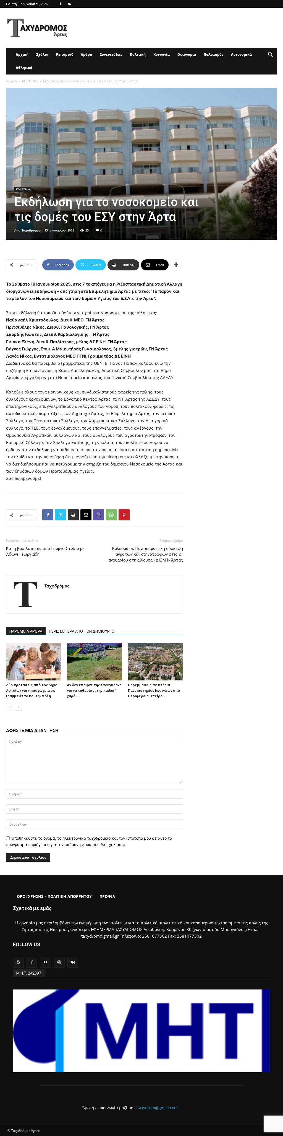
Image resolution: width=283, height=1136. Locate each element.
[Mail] (69, 4)
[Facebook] (60, 4)
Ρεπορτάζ (64, 54)
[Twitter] (60, 514)
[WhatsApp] (111, 514)
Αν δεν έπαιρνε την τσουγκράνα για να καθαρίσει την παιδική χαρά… (94, 690)
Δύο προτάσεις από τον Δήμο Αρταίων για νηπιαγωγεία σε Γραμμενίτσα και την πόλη (31, 690)
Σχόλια (42, 54)
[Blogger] (18, 962)
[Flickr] (45, 962)
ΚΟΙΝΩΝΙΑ (30, 81)
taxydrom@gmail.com (158, 1107)
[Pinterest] (124, 514)
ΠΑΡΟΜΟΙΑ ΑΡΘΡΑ (25, 631)
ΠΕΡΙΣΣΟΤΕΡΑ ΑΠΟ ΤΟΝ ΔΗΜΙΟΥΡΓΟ (81, 631)
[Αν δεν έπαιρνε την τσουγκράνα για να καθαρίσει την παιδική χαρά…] (94, 661)
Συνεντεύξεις (111, 54)
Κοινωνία (161, 54)
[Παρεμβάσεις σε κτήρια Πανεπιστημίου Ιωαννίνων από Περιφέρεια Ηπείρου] (155, 661)
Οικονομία (186, 54)
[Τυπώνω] (73, 514)
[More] (176, 264)
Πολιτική (138, 54)
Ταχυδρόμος (31, 230)
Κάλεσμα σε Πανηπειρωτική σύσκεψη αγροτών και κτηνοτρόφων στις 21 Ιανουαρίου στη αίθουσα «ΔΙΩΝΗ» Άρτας (145, 554)
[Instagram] (59, 962)
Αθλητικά (24, 67)
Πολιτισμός (213, 54)
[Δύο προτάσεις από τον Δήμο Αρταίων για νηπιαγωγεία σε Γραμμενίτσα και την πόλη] (33, 661)
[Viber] (98, 514)
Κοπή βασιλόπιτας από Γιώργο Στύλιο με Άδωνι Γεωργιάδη (45, 551)
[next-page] (18, 707)
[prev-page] (9, 707)
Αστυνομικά (241, 54)
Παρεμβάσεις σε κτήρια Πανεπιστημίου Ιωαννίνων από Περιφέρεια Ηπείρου (154, 690)
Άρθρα (86, 54)
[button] (270, 55)
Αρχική (22, 54)
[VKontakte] (72, 962)
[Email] (85, 514)
